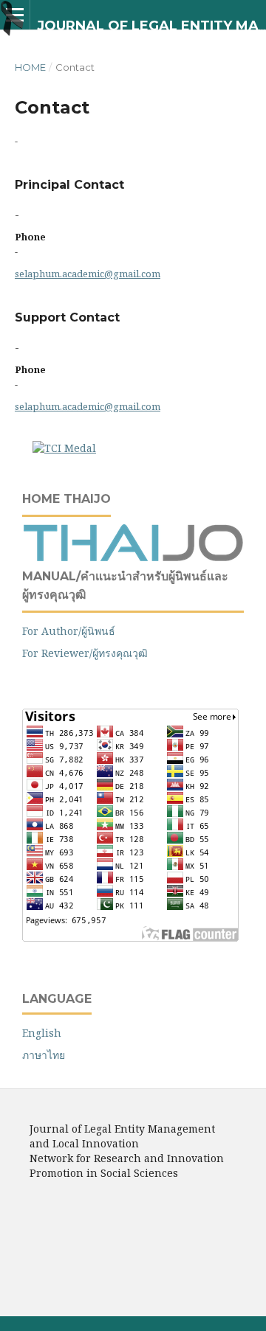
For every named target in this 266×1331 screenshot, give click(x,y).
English (41, 1033)
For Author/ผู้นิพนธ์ (68, 631)
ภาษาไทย (43, 1055)
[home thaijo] (133, 558)
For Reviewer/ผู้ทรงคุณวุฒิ (85, 653)
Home (30, 67)
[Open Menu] (15, 14)
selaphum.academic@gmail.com (87, 273)
